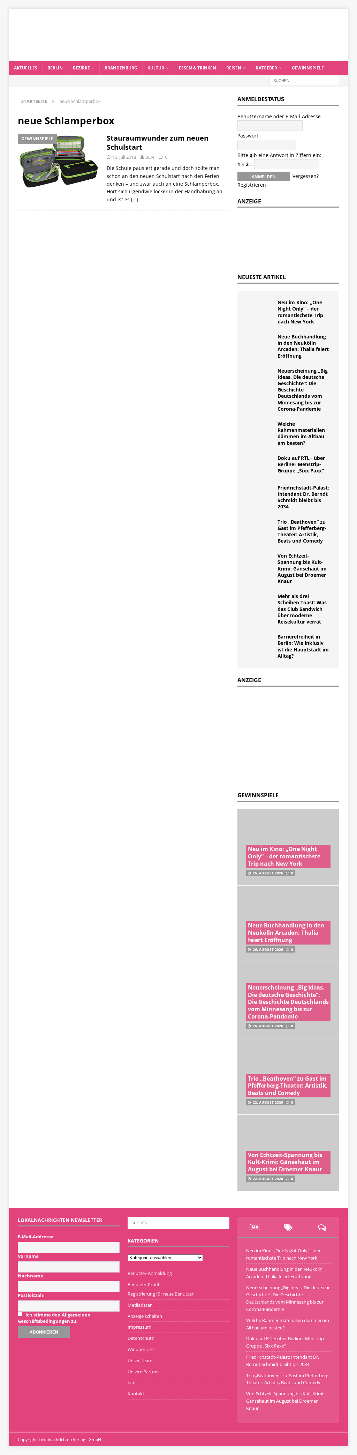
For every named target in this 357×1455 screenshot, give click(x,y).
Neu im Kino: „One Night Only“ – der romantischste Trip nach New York (300, 312)
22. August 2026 (268, 1102)
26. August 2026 (268, 873)
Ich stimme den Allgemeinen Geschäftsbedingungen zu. (54, 1318)
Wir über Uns (141, 1349)
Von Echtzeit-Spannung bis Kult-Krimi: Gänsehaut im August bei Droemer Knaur (302, 568)
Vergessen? (306, 176)
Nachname (30, 1276)
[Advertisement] (289, 737)
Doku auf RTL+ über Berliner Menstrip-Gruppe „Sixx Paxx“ (301, 464)
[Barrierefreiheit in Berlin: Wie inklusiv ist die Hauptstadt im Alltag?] (260, 644)
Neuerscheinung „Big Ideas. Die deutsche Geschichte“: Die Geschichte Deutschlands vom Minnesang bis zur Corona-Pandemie (303, 389)
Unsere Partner (143, 1371)
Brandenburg (121, 68)
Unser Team (140, 1360)
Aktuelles (25, 68)
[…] (134, 199)
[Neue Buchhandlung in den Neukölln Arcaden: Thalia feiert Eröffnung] (260, 344)
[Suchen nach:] (304, 80)
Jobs (132, 1382)
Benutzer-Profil (143, 1284)
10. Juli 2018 (124, 157)
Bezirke (81, 68)
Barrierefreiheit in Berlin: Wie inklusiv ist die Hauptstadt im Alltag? (303, 646)
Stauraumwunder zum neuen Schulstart (157, 142)
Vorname (28, 1256)
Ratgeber (266, 68)
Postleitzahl (31, 1295)
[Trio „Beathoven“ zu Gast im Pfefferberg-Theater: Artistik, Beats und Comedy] (260, 529)
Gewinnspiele (308, 68)
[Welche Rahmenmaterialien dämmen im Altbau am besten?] (260, 431)
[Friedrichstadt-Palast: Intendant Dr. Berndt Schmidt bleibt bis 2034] (260, 495)
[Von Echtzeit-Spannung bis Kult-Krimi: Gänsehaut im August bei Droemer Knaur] (260, 563)
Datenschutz (141, 1338)
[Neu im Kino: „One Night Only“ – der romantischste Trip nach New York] (260, 309)
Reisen (233, 68)
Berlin (55, 68)
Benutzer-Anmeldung (150, 1273)
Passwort (247, 135)
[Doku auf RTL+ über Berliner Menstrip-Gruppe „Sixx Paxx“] (260, 465)
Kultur (155, 68)
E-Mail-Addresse (35, 1236)
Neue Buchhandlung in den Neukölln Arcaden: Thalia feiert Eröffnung (303, 346)
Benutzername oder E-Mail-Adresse (279, 116)
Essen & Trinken (197, 68)
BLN (149, 157)
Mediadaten (140, 1305)
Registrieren (251, 184)
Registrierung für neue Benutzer (160, 1294)
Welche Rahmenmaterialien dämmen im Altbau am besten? (301, 433)
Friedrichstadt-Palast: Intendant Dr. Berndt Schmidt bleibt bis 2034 (303, 497)
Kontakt (136, 1393)
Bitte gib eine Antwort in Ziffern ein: (279, 155)
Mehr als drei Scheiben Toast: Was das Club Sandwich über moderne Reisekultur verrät (302, 609)
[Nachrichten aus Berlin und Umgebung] (178, 57)
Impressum (139, 1327)
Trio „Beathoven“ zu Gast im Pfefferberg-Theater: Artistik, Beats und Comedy (302, 531)
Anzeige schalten (145, 1316)
